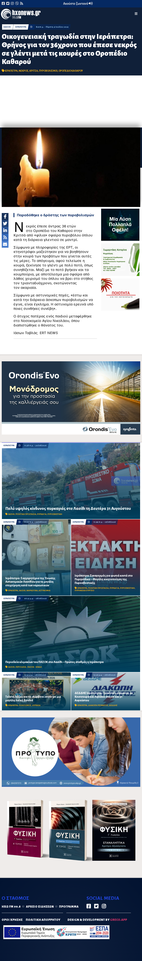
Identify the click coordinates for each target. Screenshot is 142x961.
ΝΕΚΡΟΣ (23, 70)
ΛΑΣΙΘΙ (7, 27)
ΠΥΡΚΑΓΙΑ (42, 514)
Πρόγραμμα (69, 906)
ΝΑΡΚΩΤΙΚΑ (32, 590)
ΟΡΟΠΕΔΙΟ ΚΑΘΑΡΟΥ (71, 70)
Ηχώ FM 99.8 (11, 906)
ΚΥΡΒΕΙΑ (36, 705)
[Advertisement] (71, 101)
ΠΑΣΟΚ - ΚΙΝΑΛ (34, 667)
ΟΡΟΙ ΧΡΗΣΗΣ (12, 919)
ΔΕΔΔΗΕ (113, 705)
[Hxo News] (21, 15)
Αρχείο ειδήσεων (40, 906)
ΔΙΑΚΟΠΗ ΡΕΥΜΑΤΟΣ (98, 705)
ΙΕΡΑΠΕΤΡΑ (20, 27)
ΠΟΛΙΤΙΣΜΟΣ (25, 705)
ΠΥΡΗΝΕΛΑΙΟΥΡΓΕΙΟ (84, 590)
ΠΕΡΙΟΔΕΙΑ (21, 667)
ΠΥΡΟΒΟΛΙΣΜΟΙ (48, 70)
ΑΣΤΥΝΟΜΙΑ (44, 590)
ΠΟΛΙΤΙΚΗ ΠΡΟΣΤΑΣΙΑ (26, 514)
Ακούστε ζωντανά (76, 3)
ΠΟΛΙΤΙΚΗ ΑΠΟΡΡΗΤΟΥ (43, 919)
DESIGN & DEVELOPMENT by (97, 919)
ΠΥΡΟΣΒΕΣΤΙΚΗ (54, 514)
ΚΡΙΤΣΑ (33, 70)
